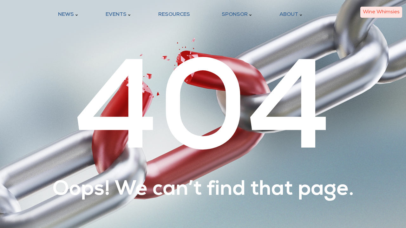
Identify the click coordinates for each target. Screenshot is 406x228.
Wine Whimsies (381, 12)
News (66, 14)
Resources (174, 14)
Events (116, 14)
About (288, 14)
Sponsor (235, 14)
